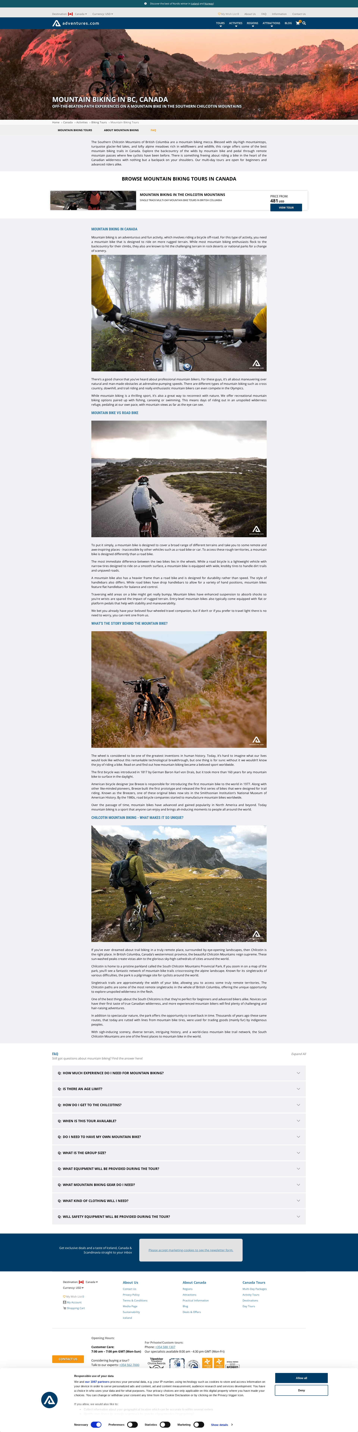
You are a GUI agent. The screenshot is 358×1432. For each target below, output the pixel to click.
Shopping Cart (75, 1308)
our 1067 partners (97, 1381)
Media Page (130, 1306)
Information (279, 14)
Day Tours (249, 1306)
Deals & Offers (192, 1312)
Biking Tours (99, 122)
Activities (235, 23)
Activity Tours (251, 1294)
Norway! (209, 3)
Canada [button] (68, 14)
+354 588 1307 (165, 1347)
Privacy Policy (131, 1294)
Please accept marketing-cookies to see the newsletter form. (191, 1250)
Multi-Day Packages (255, 1289)
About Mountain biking (121, 130)
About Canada (194, 1282)
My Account (73, 1302)
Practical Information (196, 1300)
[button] (102, 14)
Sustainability (131, 1312)
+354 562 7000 (129, 1365)
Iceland (195, 3)
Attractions (271, 23)
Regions (252, 23)
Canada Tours (254, 1282)
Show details (219, 1424)
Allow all (301, 1378)
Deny (301, 1390)
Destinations (250, 1300)
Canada (68, 122)
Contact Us (299, 14)
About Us (250, 14)
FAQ (263, 14)
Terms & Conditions (135, 1300)
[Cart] (297, 23)
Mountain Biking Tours (125, 122)
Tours (220, 23)
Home (55, 122)
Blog (288, 23)
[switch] (132, 1425)
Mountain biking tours (75, 130)
